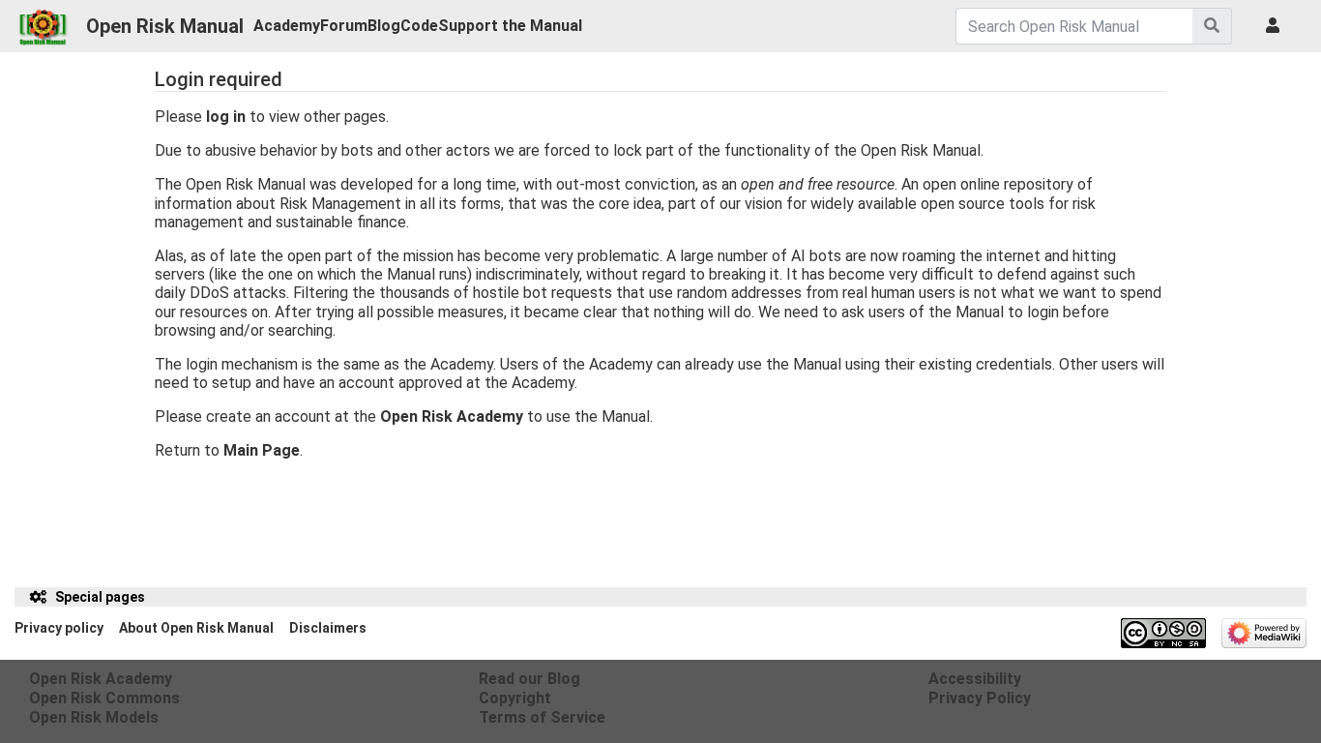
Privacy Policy (979, 698)
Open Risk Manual (165, 26)
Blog (383, 25)
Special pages (100, 597)
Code (419, 25)
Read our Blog (529, 678)
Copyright (515, 698)
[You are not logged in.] (1276, 26)
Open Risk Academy (451, 416)
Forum (343, 25)
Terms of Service (542, 717)
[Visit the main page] (43, 21)
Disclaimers (328, 628)
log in (226, 116)
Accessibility (974, 678)
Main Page (261, 450)
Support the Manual (510, 25)
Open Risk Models (94, 717)
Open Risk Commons (104, 698)
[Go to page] (1212, 26)
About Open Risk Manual (196, 628)
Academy (286, 25)
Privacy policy (59, 628)
